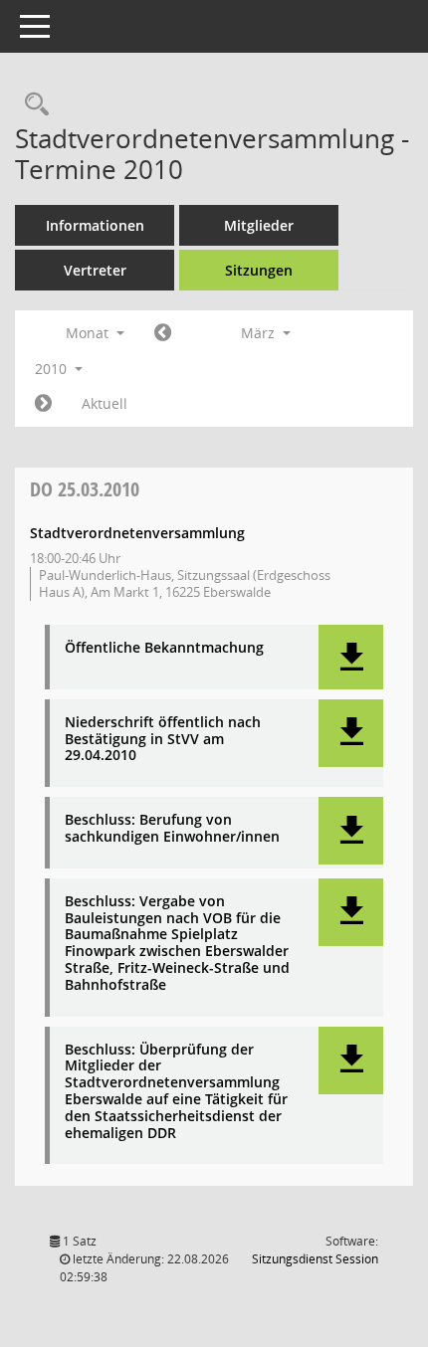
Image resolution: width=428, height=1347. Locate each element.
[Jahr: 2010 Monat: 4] (43, 404)
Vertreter (95, 270)
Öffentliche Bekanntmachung (164, 648)
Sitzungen (259, 270)
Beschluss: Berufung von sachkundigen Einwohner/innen (172, 829)
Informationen (95, 225)
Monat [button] (89, 332)
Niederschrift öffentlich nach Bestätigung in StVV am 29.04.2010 (163, 739)
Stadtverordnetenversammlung (137, 532)
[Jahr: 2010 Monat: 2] (162, 333)
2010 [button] (53, 368)
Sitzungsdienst (315, 1259)
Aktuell (104, 403)
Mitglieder (259, 225)
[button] (351, 657)
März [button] (260, 332)
